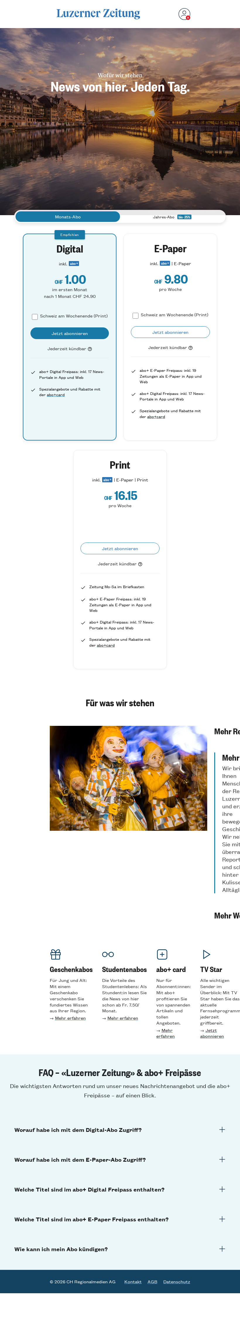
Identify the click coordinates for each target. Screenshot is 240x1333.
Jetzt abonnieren (212, 1033)
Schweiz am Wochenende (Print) (74, 315)
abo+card (56, 394)
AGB (152, 1281)
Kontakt (133, 1281)
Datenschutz (176, 1281)
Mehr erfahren (70, 1018)
